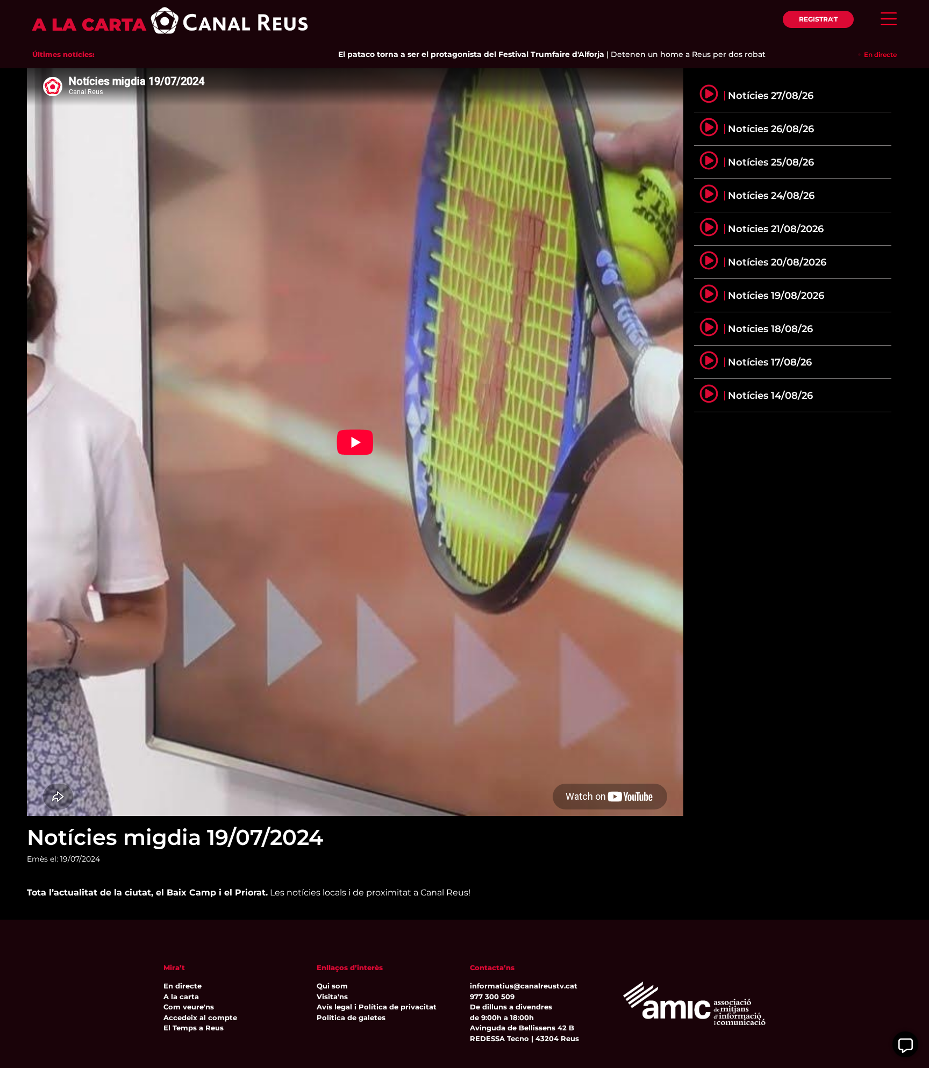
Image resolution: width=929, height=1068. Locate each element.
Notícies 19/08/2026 (776, 296)
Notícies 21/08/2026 (776, 229)
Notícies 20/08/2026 (777, 262)
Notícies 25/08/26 (771, 162)
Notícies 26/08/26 (771, 129)
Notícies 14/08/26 (770, 396)
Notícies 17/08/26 (770, 362)
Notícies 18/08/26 (770, 329)
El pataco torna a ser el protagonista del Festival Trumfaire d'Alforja (438, 54)
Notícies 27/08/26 (770, 96)
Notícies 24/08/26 (771, 196)
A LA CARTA (89, 24)
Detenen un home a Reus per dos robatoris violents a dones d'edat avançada (728, 54)
